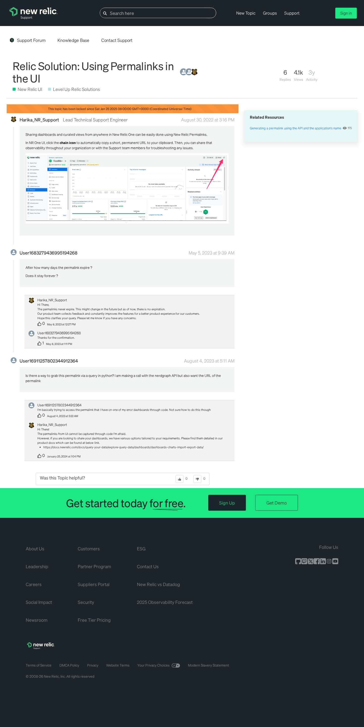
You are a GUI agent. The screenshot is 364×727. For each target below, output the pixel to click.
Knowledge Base (73, 40)
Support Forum (31, 40)
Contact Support (117, 40)
